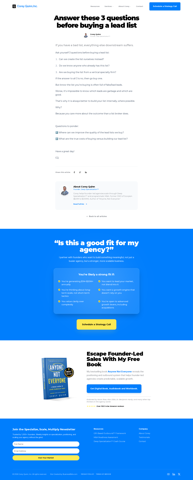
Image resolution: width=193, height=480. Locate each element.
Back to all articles (98, 216)
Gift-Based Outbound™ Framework (110, 433)
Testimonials (144, 437)
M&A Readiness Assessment (106, 437)
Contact (139, 6)
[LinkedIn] (173, 474)
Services (108, 6)
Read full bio (78, 204)
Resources (95, 6)
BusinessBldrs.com (70, 474)
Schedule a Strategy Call (165, 6)
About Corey (124, 6)
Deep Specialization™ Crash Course (109, 441)
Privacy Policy (87, 474)
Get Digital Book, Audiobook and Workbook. (114, 388)
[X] (179, 474)
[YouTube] (168, 474)
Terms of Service (103, 474)
